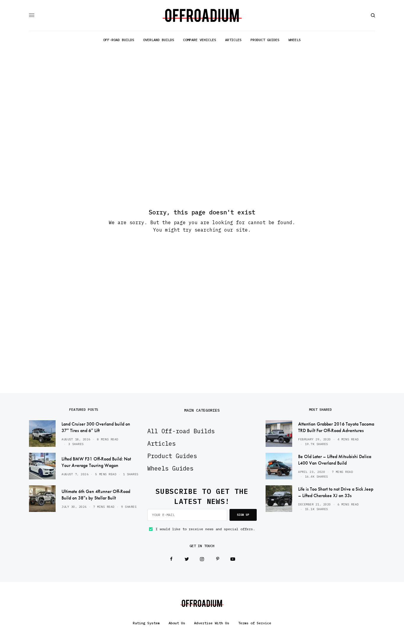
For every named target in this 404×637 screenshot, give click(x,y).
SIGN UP (243, 515)
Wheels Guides (170, 468)
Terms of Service (254, 623)
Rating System (146, 623)
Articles (161, 443)
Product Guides (172, 456)
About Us (177, 623)
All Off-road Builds (181, 431)
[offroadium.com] (202, 15)
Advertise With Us (211, 623)
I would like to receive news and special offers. (205, 529)
